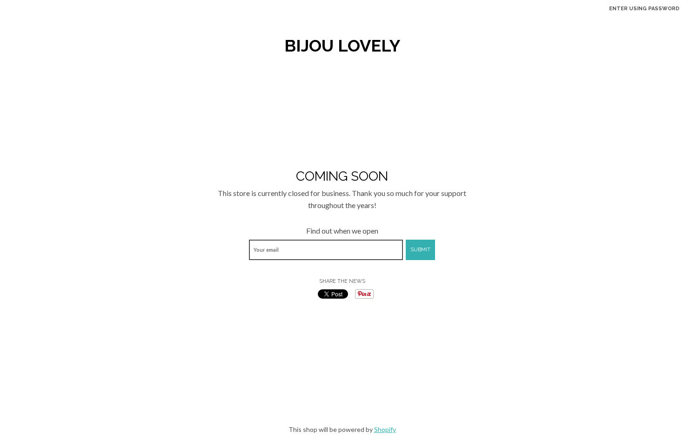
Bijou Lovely (342, 45)
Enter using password (644, 9)
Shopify (385, 429)
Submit (420, 250)
